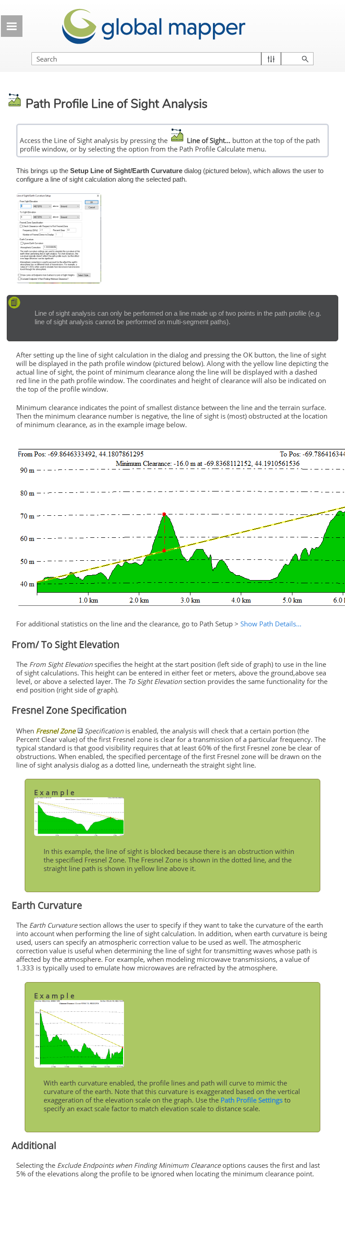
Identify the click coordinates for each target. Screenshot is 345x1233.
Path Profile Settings (252, 1099)
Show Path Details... (270, 623)
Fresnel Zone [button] (55, 730)
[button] (271, 58)
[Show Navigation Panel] (11, 26)
